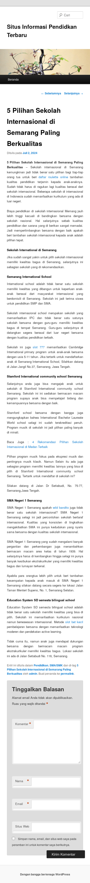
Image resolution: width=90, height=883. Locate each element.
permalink (67, 673)
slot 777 (39, 347)
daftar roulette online (53, 177)
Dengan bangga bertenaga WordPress (45, 874)
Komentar (23, 724)
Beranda (13, 79)
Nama (22, 781)
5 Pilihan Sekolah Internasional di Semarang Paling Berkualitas (42, 669)
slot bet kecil (74, 622)
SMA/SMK (56, 665)
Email (22, 803)
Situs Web (22, 826)
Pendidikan (41, 665)
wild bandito (61, 507)
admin (33, 673)
